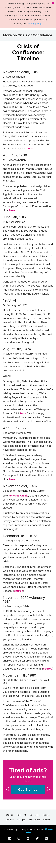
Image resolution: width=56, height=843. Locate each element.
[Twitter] (37, 838)
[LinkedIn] (46, 838)
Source (18, 590)
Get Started (28, 789)
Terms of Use (34, 820)
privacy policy (34, 23)
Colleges (21, 820)
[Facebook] (28, 838)
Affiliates (10, 820)
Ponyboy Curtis (18, 495)
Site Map (9, 815)
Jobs (37, 815)
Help (19, 815)
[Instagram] (19, 838)
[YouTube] (9, 838)
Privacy (46, 820)
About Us (28, 815)
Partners (46, 815)
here (29, 148)
